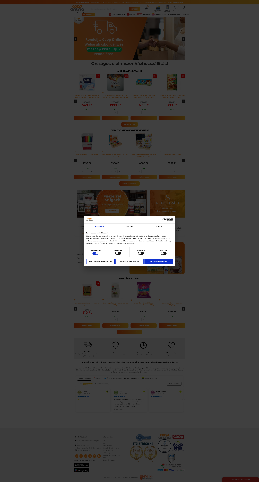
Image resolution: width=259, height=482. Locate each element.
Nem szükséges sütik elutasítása (100, 261)
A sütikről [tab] (159, 226)
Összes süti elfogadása (158, 261)
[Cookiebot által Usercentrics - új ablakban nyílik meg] (164, 219)
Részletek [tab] (129, 226)
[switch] (118, 253)
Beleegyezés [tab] (99, 226)
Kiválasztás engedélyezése (129, 261)
